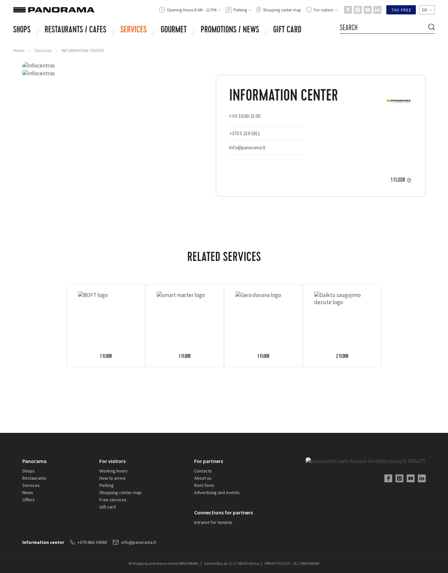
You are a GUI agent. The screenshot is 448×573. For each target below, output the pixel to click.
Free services (113, 500)
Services (133, 30)
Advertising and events (217, 492)
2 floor (342, 357)
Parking (106, 485)
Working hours (113, 471)
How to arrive (112, 478)
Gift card (287, 30)
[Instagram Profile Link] (358, 10)
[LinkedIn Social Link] (377, 10)
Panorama (34, 461)
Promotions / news (230, 30)
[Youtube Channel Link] (368, 10)
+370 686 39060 (92, 542)
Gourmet (174, 30)
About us (203, 478)
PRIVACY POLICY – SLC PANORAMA (292, 563)
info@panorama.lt (247, 147)
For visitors (112, 461)
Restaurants (34, 478)
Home (19, 50)
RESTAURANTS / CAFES (75, 30)
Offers (28, 500)
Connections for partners (223, 512)
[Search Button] (431, 28)
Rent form (204, 485)
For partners (208, 461)
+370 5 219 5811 (244, 133)
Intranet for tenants (213, 522)
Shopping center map (120, 492)
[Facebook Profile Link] (348, 10)
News (27, 492)
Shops (22, 30)
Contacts (203, 471)
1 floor (398, 180)
